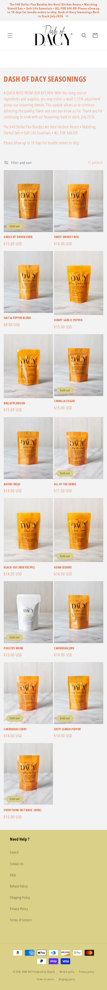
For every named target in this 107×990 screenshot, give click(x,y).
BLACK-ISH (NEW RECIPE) (19, 567)
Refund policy (67, 972)
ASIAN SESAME (63, 567)
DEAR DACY (27, 971)
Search (14, 852)
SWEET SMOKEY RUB (66, 237)
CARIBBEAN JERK (64, 648)
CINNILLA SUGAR (64, 401)
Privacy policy (86, 972)
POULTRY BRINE (13, 648)
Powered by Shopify (44, 971)
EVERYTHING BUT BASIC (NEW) (23, 810)
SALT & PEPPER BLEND (17, 318)
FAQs (13, 875)
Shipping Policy (20, 897)
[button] (9, 35)
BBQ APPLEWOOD (14, 403)
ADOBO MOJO (12, 484)
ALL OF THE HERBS (65, 484)
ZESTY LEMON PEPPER (67, 729)
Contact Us (17, 863)
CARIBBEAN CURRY (15, 729)
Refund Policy (19, 886)
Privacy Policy (19, 908)
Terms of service (45, 979)
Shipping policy (67, 979)
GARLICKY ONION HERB (18, 237)
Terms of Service (21, 920)
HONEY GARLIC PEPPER (68, 320)
